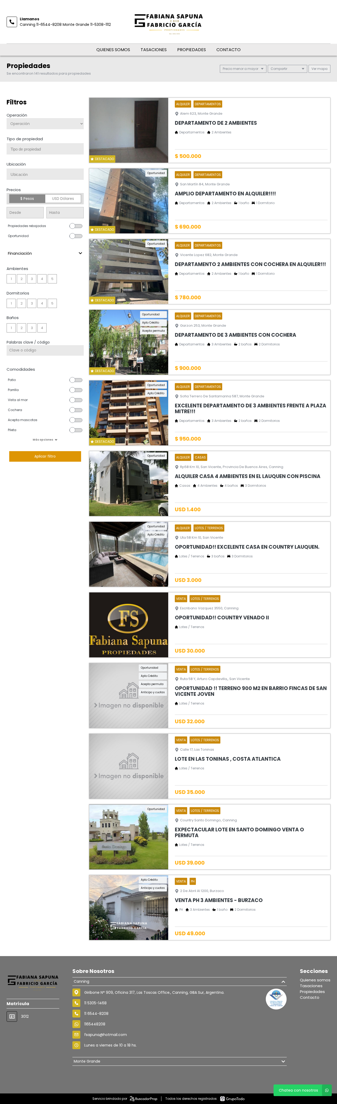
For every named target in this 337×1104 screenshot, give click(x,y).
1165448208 (94, 1024)
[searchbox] (47, 149)
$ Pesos (27, 198)
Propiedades (191, 50)
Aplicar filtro (45, 456)
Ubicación (16, 164)
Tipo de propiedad (25, 139)
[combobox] (45, 149)
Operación (17, 115)
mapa (322, 68)
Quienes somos (113, 50)
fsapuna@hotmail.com (105, 1034)
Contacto (228, 50)
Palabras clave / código (28, 342)
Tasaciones (154, 50)
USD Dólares (63, 198)
